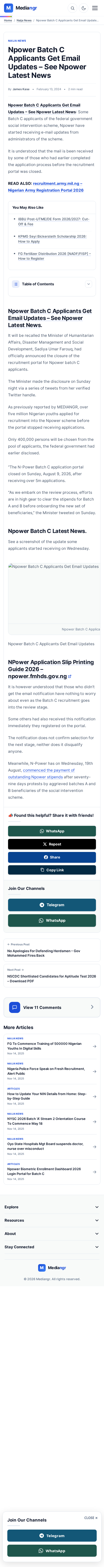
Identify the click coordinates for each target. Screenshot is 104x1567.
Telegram (55, 904)
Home (8, 20)
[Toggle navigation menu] (95, 8)
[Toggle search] (72, 8)
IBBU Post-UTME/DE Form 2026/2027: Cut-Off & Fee (53, 221)
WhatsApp (55, 920)
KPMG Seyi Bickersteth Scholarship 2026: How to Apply (52, 238)
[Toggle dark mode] (83, 8)
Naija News (24, 20)
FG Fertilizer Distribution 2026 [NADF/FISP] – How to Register (54, 255)
